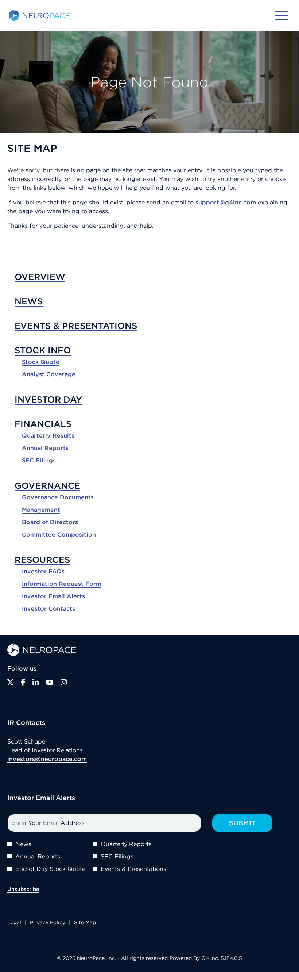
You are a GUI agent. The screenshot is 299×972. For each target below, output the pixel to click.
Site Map (85, 923)
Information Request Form (61, 583)
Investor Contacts (48, 608)
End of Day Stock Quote (50, 868)
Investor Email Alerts (53, 596)
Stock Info (43, 350)
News (29, 301)
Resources (42, 559)
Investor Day (48, 399)
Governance (47, 485)
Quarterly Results (48, 435)
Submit (242, 823)
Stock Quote (40, 361)
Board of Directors (50, 522)
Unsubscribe (23, 889)
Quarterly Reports (126, 844)
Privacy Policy (47, 923)
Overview (40, 276)
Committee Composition (59, 534)
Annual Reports (45, 448)
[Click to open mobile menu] (281, 15)
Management (41, 509)
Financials (43, 423)
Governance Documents (58, 497)
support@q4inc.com (225, 202)
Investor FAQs (43, 571)
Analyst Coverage (48, 374)
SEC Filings (39, 460)
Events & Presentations (76, 325)
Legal (14, 923)
